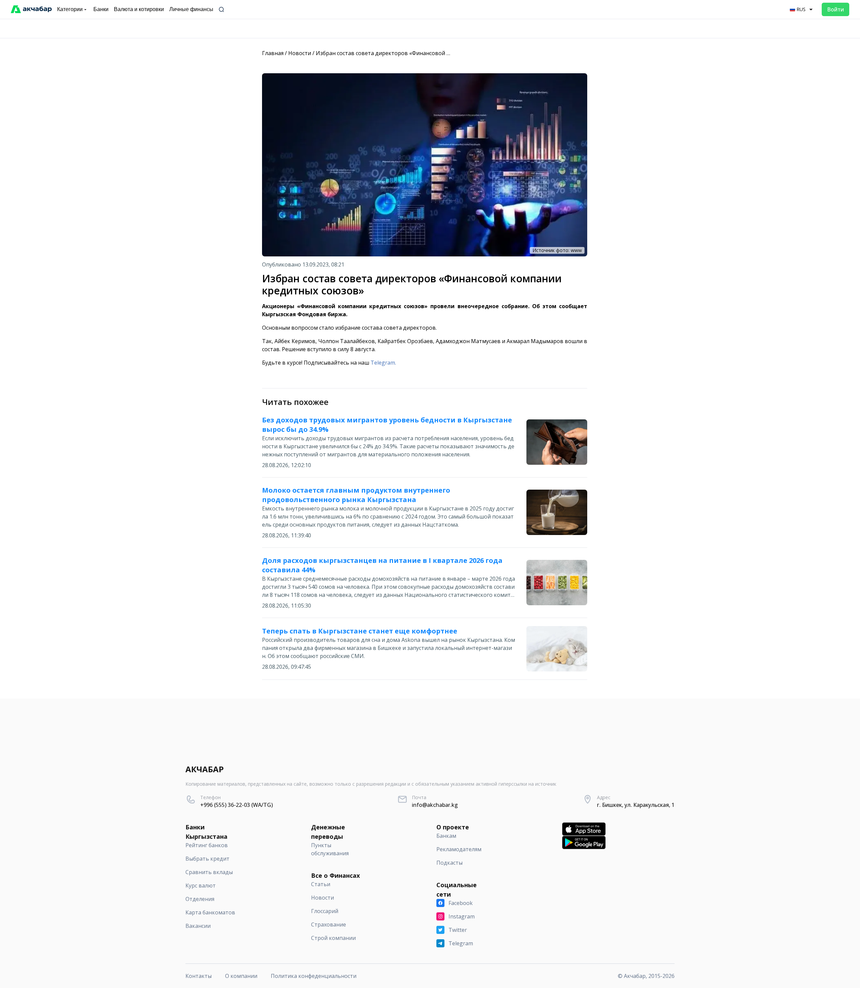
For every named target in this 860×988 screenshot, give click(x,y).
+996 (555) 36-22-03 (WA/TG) (236, 805)
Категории (70, 9)
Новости (299, 53)
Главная (273, 53)
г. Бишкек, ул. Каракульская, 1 (636, 805)
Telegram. (383, 362)
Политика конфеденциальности (313, 976)
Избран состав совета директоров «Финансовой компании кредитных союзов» (422, 53)
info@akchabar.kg (435, 805)
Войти (835, 9)
